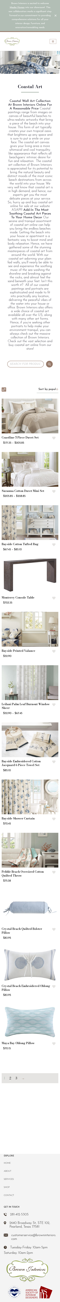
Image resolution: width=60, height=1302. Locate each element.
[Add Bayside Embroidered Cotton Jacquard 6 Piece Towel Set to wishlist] (54, 761)
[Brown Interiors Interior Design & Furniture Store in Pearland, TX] (12, 41)
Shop (7, 1187)
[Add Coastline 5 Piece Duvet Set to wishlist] (54, 438)
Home (7, 1163)
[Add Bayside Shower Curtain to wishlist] (54, 819)
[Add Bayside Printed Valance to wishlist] (54, 651)
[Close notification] (55, 15)
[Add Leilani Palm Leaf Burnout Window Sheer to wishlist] (54, 704)
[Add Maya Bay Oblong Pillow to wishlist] (54, 1043)
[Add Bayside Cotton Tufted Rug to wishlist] (54, 544)
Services (9, 1179)
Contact (9, 1195)
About (7, 1171)
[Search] (49, 364)
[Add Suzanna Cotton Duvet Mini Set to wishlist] (54, 491)
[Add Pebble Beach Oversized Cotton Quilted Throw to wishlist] (54, 872)
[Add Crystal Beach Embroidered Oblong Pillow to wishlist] (54, 986)
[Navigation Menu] (53, 41)
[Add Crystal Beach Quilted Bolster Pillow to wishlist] (54, 929)
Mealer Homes (17, 7)
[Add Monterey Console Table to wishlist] (54, 598)
